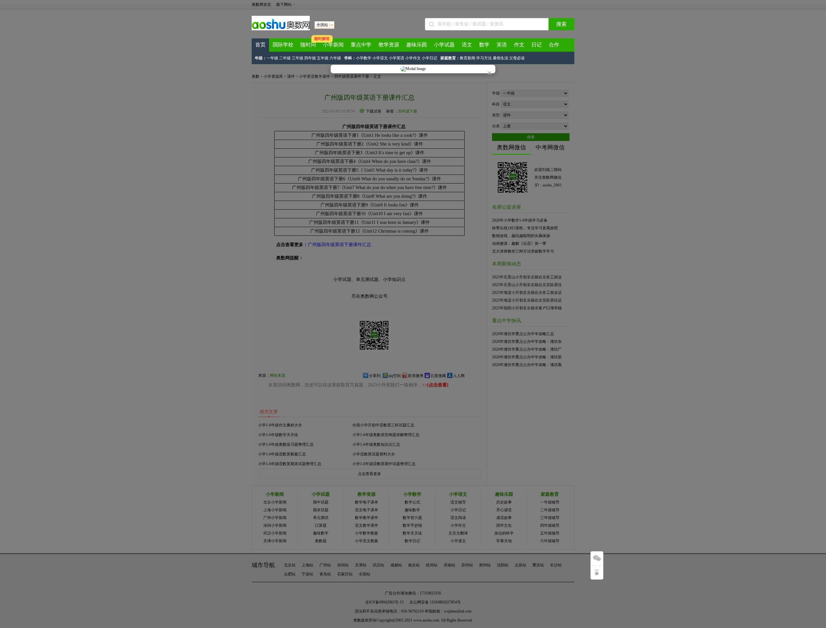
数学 (484, 44)
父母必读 (517, 58)
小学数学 (363, 58)
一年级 (272, 58)
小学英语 (396, 58)
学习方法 (484, 58)
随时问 (308, 44)
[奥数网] (281, 29)
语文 (467, 44)
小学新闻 (333, 44)
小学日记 (429, 58)
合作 (554, 44)
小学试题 (444, 44)
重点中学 (361, 44)
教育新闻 (467, 58)
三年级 (297, 58)
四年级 (310, 58)
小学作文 (413, 58)
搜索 (561, 24)
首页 (260, 44)
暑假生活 (500, 58)
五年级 (322, 58)
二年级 (285, 58)
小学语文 (380, 58)
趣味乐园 (416, 44)
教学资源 (388, 44)
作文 (519, 44)
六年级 (335, 58)
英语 (502, 44)
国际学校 (283, 44)
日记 (536, 44)
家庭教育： (450, 58)
